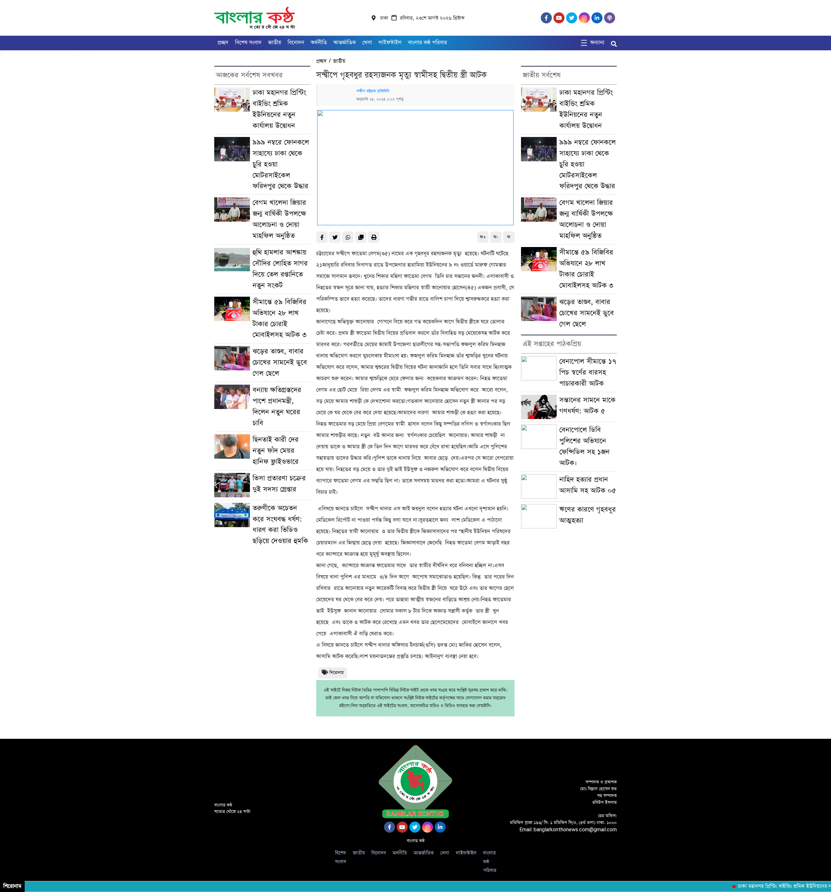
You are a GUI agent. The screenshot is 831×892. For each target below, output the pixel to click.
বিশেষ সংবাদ (248, 42)
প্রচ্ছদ (223, 42)
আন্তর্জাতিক (344, 42)
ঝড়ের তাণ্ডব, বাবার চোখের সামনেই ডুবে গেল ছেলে (280, 362)
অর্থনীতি (319, 42)
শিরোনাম (336, 673)
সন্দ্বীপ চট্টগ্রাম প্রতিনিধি (373, 91)
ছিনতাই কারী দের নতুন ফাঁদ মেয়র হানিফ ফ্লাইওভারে (276, 451)
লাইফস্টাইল (390, 42)
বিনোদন (296, 42)
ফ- (495, 237)
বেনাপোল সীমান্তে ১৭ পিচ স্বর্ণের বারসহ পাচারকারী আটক (587, 372)
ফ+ (483, 237)
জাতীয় (274, 42)
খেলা (367, 42)
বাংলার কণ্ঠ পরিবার (427, 42)
